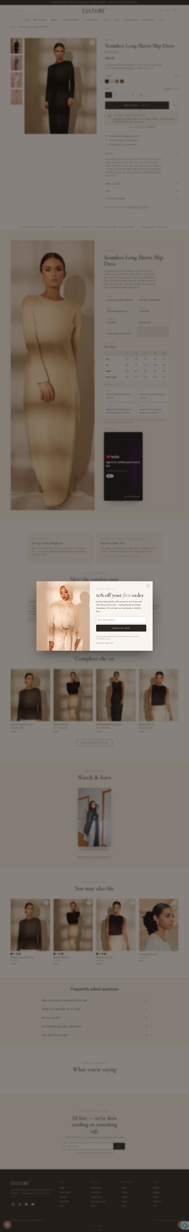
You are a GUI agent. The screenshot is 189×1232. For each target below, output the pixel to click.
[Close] (148, 585)
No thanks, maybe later (105, 643)
